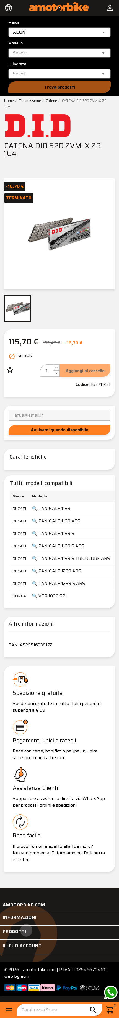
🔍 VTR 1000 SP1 (49, 595)
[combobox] (59, 32)
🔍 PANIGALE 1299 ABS (56, 570)
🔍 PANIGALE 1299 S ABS (58, 583)
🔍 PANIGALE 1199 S (53, 533)
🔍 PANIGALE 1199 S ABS (58, 545)
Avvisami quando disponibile (59, 429)
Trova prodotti (59, 87)
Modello (15, 43)
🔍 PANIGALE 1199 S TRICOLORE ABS (71, 558)
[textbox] (20, 53)
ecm (16, 976)
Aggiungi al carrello (85, 370)
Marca (13, 22)
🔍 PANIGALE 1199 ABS (56, 520)
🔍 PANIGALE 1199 (51, 508)
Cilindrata (17, 64)
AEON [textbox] (19, 32)
